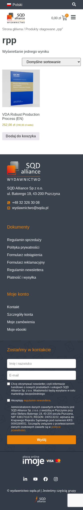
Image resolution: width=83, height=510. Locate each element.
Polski (17, 5)
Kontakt (13, 307)
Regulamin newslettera (25, 270)
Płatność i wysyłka (21, 277)
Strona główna (12, 29)
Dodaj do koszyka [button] (21, 136)
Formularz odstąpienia (24, 255)
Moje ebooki (16, 329)
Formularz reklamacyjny (26, 262)
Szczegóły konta (20, 314)
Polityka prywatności (23, 247)
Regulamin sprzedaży (24, 240)
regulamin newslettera (37, 400)
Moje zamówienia (21, 322)
